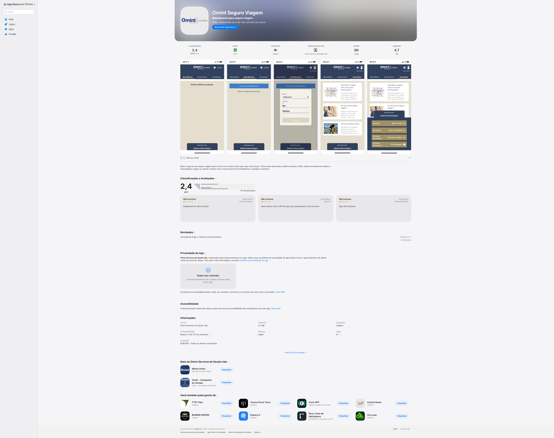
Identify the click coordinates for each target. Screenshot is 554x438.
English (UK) (405, 429)
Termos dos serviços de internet (192, 432)
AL (337, 334)
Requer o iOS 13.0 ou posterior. (194, 334)
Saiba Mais (280, 292)
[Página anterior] (177, 106)
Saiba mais (276, 308)
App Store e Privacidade (216, 432)
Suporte (257, 432)
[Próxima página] (414, 106)
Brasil (395, 429)
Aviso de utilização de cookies (240, 432)
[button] (19, 19)
